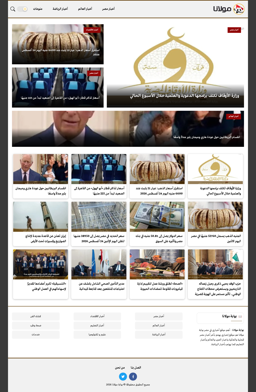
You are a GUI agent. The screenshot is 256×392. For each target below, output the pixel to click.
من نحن (120, 368)
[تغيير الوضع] (22, 9)
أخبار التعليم (97, 325)
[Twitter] (123, 377)
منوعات (37, 9)
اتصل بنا (136, 368)
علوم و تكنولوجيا (97, 334)
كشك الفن (35, 316)
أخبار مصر (108, 9)
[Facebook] (133, 377)
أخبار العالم (85, 9)
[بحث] (12, 9)
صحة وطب (35, 325)
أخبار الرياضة (60, 9)
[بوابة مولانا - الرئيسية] (229, 9)
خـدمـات (36, 334)
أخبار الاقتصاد (97, 316)
